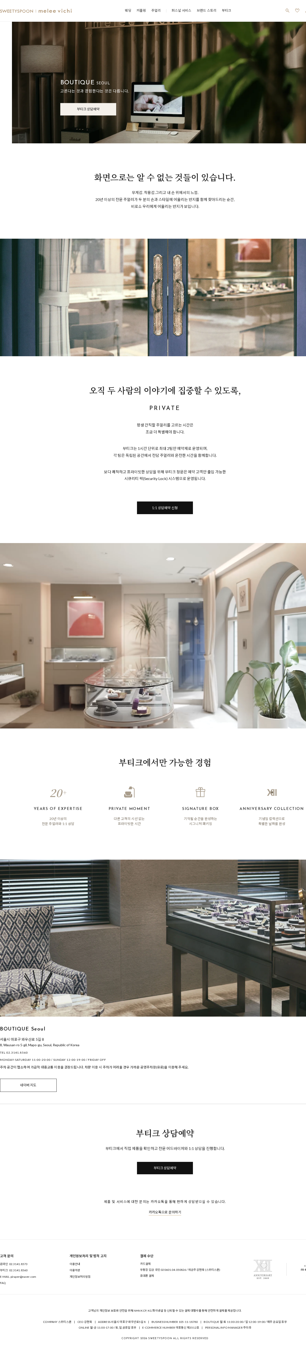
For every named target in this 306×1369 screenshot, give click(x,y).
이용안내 (75, 1264)
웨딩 (128, 10)
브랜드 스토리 (207, 10)
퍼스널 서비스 (181, 10)
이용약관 (75, 1270)
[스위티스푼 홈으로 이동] (36, 11)
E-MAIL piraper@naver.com (18, 1276)
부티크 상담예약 (88, 109)
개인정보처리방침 (80, 1276)
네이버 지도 (28, 1085)
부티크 (226, 10)
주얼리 (156, 10)
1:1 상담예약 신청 (165, 508)
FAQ (3, 1283)
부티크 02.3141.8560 (13, 1270)
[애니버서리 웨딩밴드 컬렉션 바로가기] (263, 1269)
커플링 (141, 10)
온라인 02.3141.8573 (13, 1264)
